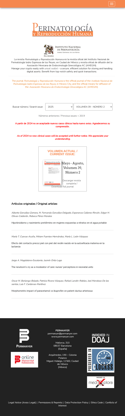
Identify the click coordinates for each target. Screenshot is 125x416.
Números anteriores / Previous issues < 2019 (62, 115)
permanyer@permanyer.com (62, 333)
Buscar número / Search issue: (27, 106)
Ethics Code (97, 402)
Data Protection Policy (76, 402)
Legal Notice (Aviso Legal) (22, 402)
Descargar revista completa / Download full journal (66, 183)
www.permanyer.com (62, 336)
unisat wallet (51, 68)
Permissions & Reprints (50, 402)
